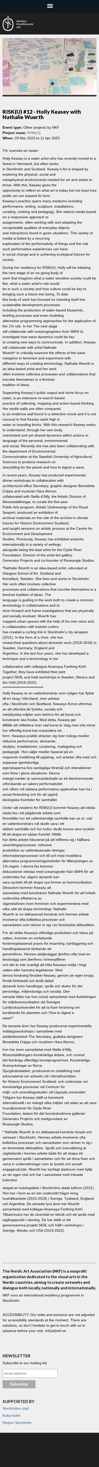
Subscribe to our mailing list (25, 1363)
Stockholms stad (16, 1408)
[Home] (41, 23)
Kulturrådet (11, 1415)
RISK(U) (34, 133)
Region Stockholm (17, 1423)
